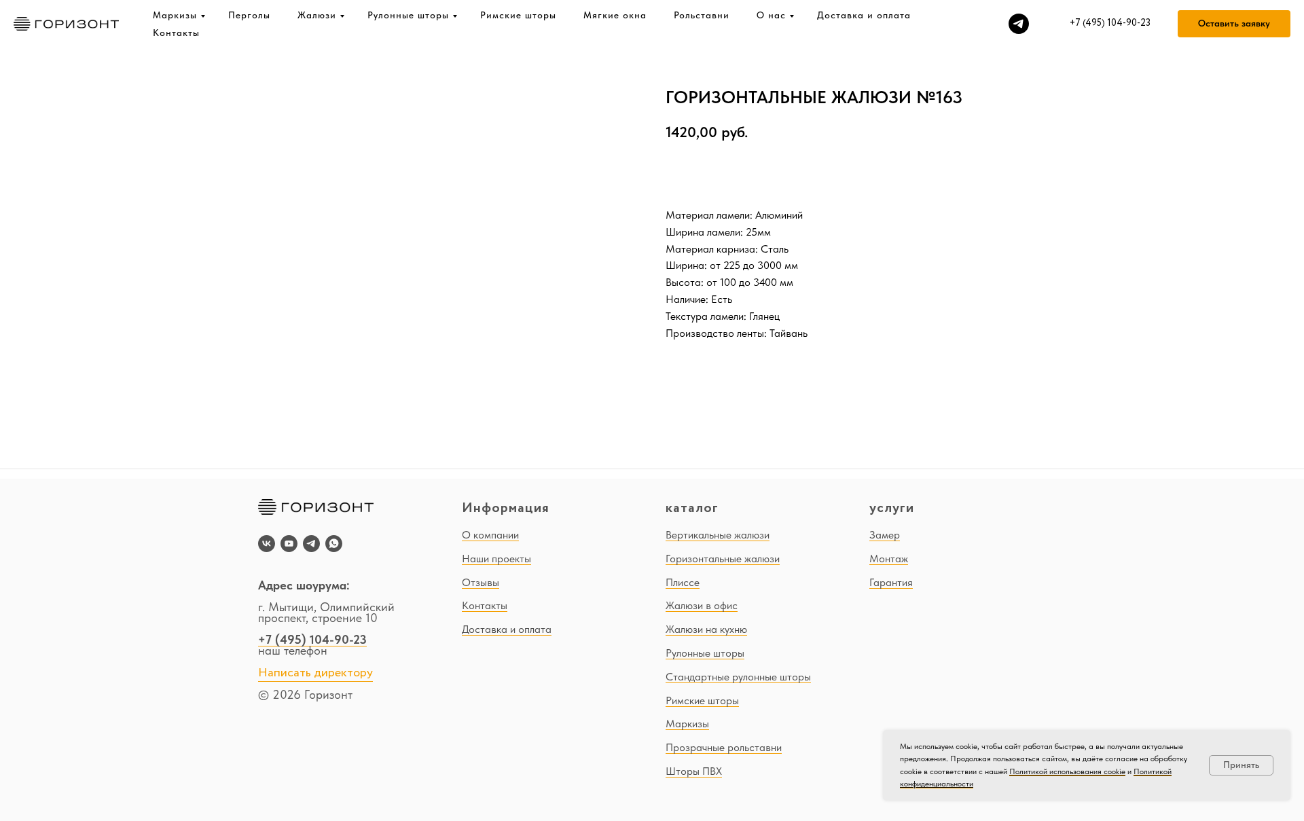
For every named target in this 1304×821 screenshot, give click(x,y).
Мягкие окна (615, 15)
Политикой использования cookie (1067, 771)
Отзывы (480, 582)
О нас (771, 15)
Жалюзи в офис (702, 605)
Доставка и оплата (864, 15)
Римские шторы (518, 15)
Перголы (249, 15)
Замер (884, 534)
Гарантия (891, 582)
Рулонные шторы (408, 15)
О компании (490, 534)
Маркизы (175, 15)
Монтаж (888, 558)
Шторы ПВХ (694, 771)
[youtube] (288, 543)
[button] (1234, 23)
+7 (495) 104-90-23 (312, 639)
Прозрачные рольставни (724, 747)
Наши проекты (496, 558)
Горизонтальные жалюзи (723, 558)
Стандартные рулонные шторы (738, 676)
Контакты (176, 32)
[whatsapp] (333, 543)
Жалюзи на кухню (706, 629)
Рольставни (701, 15)
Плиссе (683, 582)
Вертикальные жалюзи (717, 534)
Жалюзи (316, 15)
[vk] (266, 543)
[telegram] (1019, 24)
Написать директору (315, 673)
